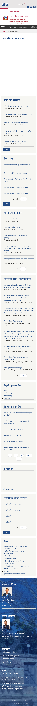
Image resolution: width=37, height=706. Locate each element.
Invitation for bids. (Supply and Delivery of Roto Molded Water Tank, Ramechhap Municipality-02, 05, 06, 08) (17, 298)
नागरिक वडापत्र (8, 396)
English (19, 4)
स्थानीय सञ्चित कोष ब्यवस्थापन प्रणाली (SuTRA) (17, 566)
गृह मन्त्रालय (7, 571)
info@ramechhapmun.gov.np (11, 686)
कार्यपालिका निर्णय (8, 516)
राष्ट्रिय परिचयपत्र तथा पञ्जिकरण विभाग (14, 556)
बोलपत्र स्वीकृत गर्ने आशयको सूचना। (13, 321)
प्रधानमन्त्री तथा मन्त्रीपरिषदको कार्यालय (14, 574)
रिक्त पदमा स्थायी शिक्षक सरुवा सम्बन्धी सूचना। (16, 187)
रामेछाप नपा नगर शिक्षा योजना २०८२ (13, 219)
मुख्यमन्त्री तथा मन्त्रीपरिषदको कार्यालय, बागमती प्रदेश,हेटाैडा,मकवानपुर (16, 547)
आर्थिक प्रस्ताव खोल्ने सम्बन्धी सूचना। (13, 368)
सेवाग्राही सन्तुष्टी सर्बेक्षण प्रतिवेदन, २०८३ (15, 429)
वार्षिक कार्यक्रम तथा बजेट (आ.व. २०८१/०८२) (16, 141)
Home (3, 31)
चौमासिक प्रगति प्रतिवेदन (11, 656)
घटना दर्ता (6, 390)
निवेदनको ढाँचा (7, 398)
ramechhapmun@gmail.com (15, 683)
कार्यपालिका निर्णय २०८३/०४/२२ (12, 504)
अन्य (7, 149)
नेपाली (25, 4)
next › (23, 199)
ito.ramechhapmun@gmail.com (12, 689)
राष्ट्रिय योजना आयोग (9, 563)
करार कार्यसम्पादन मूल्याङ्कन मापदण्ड (13, 441)
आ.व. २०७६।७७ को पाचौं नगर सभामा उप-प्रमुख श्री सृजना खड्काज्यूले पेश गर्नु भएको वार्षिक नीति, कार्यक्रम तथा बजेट (18, 248)
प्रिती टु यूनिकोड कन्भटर (10, 558)
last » (19, 459)
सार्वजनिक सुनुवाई (8, 659)
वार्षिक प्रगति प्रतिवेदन (10, 652)
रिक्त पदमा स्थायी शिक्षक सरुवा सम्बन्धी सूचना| (15, 173)
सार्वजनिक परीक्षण (8, 662)
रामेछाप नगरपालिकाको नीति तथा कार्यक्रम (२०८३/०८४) (18, 114)
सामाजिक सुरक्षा (8, 393)
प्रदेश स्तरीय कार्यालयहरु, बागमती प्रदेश (14, 561)
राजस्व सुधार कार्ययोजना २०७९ (12, 227)
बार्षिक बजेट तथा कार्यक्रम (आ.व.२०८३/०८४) (16, 106)
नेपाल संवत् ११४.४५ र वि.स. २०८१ (13, 435)
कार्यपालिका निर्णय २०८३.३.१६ (12, 510)
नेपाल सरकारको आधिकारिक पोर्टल (12, 568)
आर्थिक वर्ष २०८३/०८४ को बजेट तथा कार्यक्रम (16, 123)
